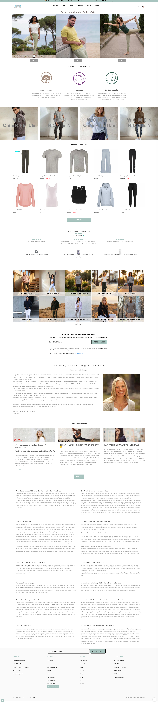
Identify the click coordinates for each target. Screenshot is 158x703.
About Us (82, 664)
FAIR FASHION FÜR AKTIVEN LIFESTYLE (121, 445)
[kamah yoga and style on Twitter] (27, 697)
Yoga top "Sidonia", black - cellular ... (75, 209)
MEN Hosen (117, 674)
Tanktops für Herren (58, 567)
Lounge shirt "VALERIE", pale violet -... (22, 209)
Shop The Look (80, 303)
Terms (48, 674)
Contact (82, 670)
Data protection (51, 677)
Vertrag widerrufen (53, 686)
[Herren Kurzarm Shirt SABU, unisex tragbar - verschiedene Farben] (120, 251)
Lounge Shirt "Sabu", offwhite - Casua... (49, 176)
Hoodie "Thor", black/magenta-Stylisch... (103, 209)
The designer (83, 660)
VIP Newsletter (51, 683)
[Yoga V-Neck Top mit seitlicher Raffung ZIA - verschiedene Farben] (78, 251)
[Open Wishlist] (2, 700)
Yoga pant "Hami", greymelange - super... (103, 176)
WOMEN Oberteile (119, 660)
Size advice (50, 660)
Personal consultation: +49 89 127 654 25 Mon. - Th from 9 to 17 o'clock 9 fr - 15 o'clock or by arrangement (21, 667)
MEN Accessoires (119, 677)
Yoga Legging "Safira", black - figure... (129, 176)
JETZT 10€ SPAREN (99, 342)
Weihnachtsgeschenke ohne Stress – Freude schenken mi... (32, 446)
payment (49, 664)
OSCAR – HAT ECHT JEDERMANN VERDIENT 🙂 (79, 446)
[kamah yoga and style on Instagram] (30, 697)
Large (81, 674)
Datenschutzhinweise (79, 353)
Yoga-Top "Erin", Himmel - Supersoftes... (49, 209)
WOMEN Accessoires (120, 667)
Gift (81, 680)
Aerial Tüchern (19, 572)
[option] (34, 451)
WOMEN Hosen (118, 664)
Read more (18, 469)
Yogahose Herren (54, 604)
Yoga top (68, 633)
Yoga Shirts (46, 567)
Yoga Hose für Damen (22, 565)
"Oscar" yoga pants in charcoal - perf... (22, 176)
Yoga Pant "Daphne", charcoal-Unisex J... (129, 209)
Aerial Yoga (24, 587)
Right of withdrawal (52, 667)
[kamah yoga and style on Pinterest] (34, 697)
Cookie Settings (51, 680)
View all (79, 476)
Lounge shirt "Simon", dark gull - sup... (75, 176)
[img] (78, 234)
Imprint (82, 683)
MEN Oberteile (118, 670)
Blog (81, 667)
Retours (49, 670)
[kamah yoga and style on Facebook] (23, 697)
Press (81, 677)
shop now (79, 219)
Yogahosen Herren (32, 565)
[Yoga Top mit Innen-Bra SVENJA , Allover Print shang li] (37, 251)
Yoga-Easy (72, 495)
